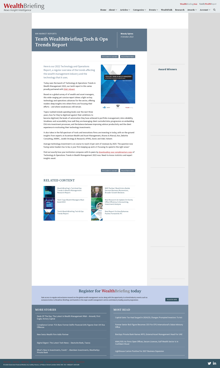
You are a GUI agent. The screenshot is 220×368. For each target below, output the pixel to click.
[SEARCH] (214, 9)
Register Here (172, 300)
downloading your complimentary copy (115, 152)
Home (103, 10)
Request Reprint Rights (127, 56)
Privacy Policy (68, 362)
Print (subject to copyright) (109, 56)
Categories (138, 10)
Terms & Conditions (53, 362)
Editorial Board (37, 362)
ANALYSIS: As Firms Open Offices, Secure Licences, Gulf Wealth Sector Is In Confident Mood (146, 342)
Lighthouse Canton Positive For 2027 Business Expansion (139, 351)
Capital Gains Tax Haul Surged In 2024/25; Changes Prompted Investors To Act (148, 317)
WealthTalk (166, 10)
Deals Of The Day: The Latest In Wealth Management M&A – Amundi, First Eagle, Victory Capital (68, 317)
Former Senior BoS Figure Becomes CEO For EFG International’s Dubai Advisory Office (149, 325)
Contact (16, 362)
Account (204, 10)
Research (179, 10)
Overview (7, 362)
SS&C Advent (69, 89)
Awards (191, 10)
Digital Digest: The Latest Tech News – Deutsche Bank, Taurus (63, 342)
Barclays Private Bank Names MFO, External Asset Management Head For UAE (148, 334)
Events (152, 10)
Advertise (25, 362)
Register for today (110, 291)
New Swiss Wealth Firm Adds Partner (53, 334)
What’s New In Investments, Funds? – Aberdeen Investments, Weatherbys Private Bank (68, 351)
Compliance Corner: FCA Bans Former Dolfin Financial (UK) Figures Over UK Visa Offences (71, 326)
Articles (124, 10)
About (112, 10)
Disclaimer (80, 362)
